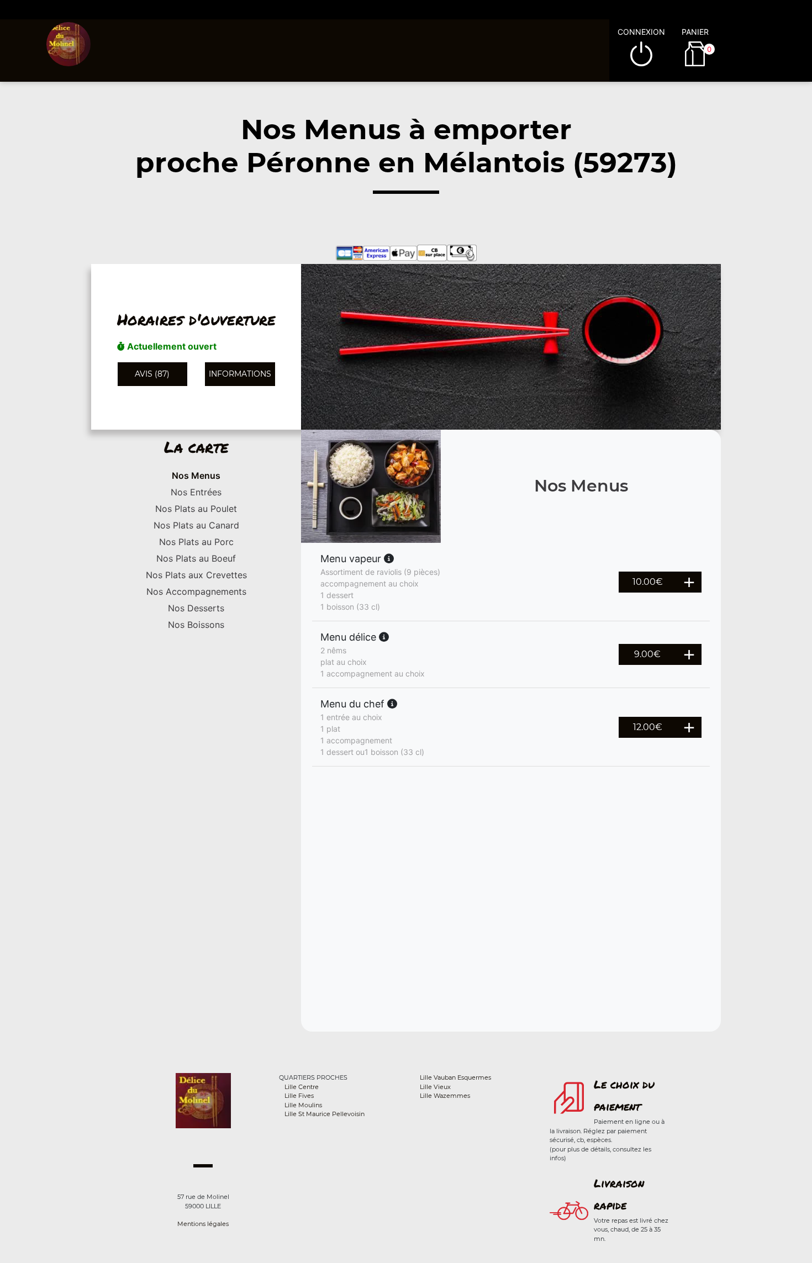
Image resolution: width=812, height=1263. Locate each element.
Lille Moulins (303, 1105)
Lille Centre (301, 1087)
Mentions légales (203, 1224)
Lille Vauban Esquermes (455, 1077)
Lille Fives (299, 1096)
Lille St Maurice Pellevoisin (324, 1114)
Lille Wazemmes (445, 1096)
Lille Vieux (435, 1087)
